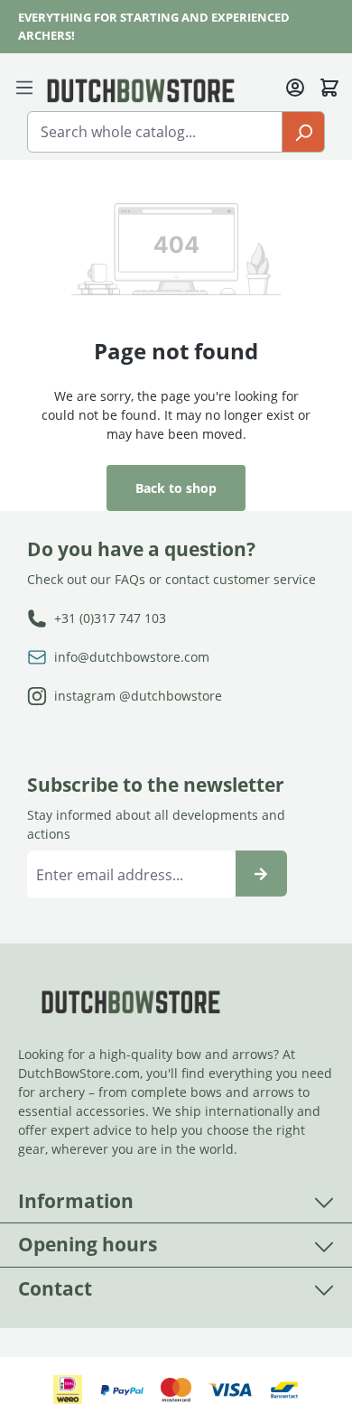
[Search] (303, 132)
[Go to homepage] (141, 89)
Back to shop (176, 488)
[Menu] (27, 85)
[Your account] (295, 86)
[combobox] (155, 132)
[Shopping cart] (329, 86)
